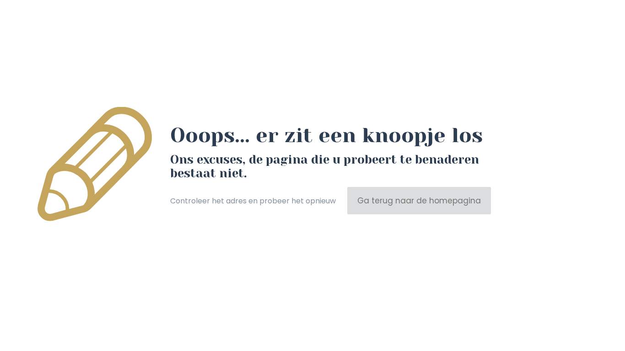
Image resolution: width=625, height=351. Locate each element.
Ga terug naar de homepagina (419, 200)
